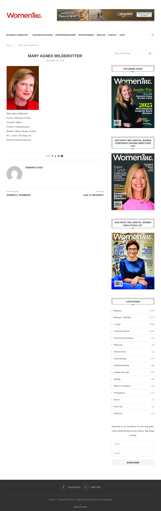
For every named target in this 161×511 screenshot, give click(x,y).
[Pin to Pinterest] (59, 156)
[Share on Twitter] (55, 156)
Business (134, 310)
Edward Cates (34, 167)
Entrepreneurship (66, 35)
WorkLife (134, 413)
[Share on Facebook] (52, 156)
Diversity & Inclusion (134, 338)
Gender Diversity (134, 372)
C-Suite (134, 324)
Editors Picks (134, 352)
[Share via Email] (62, 156)
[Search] (152, 35)
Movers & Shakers (134, 386)
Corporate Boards (42, 35)
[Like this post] (49, 156)
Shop (122, 35)
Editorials (134, 345)
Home (9, 45)
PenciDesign (106, 499)
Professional (134, 393)
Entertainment (86, 35)
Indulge (101, 35)
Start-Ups (134, 406)
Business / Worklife (17, 35)
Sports (134, 399)
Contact (112, 35)
